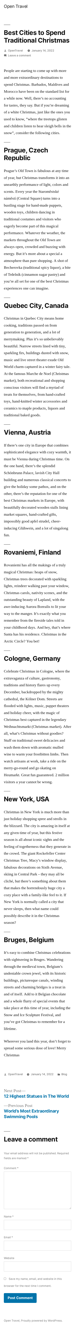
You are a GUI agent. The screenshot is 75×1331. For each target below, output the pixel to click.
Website (9, 1258)
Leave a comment (19, 55)
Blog (64, 1074)
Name (9, 1216)
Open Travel (16, 6)
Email (8, 1237)
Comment (11, 1168)
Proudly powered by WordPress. (41, 1320)
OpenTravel (15, 50)
